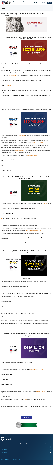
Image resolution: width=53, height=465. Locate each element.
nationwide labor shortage (19, 150)
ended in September (21, 135)
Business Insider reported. (32, 155)
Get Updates (42, 2)
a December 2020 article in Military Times (33, 230)
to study (44, 285)
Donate (49, 2)
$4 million (25, 399)
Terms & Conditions (13, 459)
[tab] (26, 447)
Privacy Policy (6, 459)
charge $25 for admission (40, 391)
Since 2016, (44, 203)
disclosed (9, 85)
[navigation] (24, 2)
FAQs (2, 459)
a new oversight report (12, 75)
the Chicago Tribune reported (37, 142)
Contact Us (20, 459)
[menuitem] (15, 2)
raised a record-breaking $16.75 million (37, 369)
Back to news (3, 413)
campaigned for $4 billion (24, 382)
